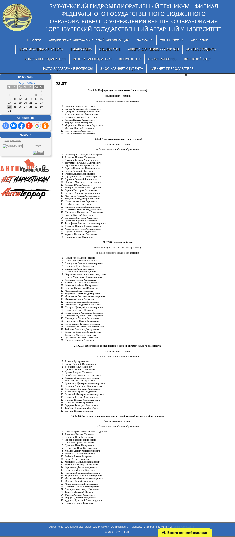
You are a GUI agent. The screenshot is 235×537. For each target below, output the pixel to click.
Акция (38, 145)
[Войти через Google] (37, 125)
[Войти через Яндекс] (29, 125)
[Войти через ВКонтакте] (13, 125)
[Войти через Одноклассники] (45, 125)
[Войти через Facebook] (21, 125)
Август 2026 (26, 83)
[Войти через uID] (5, 125)
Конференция (13, 140)
